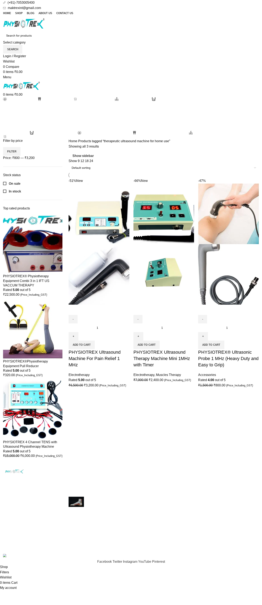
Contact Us (186, 507)
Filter (11, 151)
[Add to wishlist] (96, 310)
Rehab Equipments (148, 500)
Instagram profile (233, 492)
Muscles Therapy (168, 375)
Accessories (207, 375)
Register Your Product (237, 477)
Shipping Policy (189, 484)
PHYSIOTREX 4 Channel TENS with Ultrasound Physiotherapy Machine (30, 444)
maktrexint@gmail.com (24, 8)
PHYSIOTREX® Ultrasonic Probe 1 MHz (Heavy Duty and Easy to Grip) (228, 358)
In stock (14, 191)
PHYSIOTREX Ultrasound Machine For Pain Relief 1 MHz (95, 358)
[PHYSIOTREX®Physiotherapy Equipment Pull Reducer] (32, 329)
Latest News (230, 500)
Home (73, 141)
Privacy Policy (188, 477)
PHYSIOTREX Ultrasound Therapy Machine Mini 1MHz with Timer (161, 358)
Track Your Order (233, 484)
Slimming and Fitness (150, 492)
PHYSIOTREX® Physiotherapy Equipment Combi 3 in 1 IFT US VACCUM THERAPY (26, 280)
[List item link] (32, 517)
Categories (11, 127)
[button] (82, 345)
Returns (183, 492)
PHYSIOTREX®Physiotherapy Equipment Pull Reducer (25, 364)
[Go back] (8, 107)
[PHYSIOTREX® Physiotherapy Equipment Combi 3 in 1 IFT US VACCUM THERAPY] (32, 244)
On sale (14, 183)
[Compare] (74, 310)
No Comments (100, 488)
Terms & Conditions (192, 500)
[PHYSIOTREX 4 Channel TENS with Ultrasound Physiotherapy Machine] (32, 410)
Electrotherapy (79, 375)
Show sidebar (83, 156)
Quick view (85, 310)
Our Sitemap (187, 515)
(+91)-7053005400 (21, 2)
